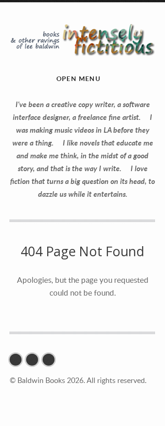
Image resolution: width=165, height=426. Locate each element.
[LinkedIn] (51, 360)
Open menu (78, 78)
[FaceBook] (18, 360)
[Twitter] (34, 360)
